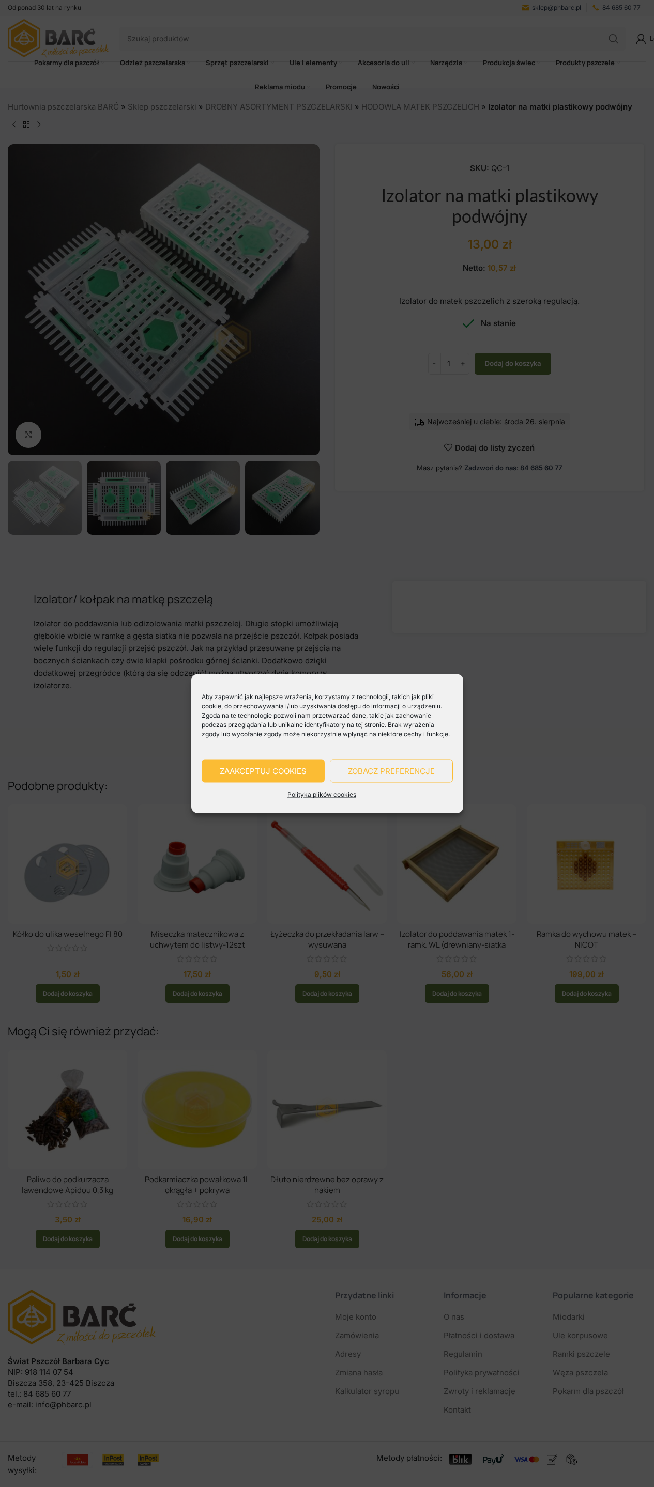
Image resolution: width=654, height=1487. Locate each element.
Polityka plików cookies (321, 794)
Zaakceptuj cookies (263, 771)
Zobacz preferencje (391, 771)
